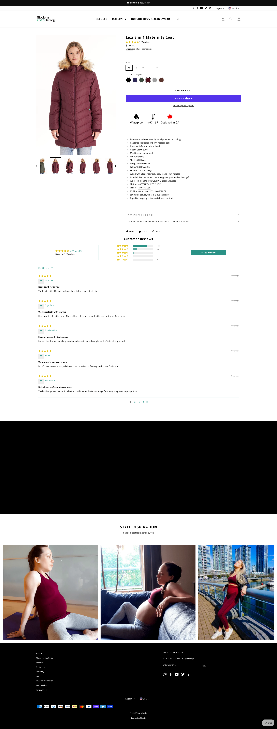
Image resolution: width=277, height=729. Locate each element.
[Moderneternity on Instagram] (164, 674)
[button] (132, 42)
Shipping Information (44, 680)
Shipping (129, 49)
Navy (135, 80)
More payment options (183, 105)
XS (129, 67)
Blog (178, 19)
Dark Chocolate (161, 80)
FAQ (38, 676)
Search (39, 653)
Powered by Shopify (138, 718)
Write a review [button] (208, 252)
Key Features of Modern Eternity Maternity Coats (159, 222)
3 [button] (139, 402)
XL (157, 67)
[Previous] (38, 165)
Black (128, 80)
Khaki (141, 80)
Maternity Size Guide (141, 215)
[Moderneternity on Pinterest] (189, 674)
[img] (45, 276)
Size (128, 62)
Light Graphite (155, 80)
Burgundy (148, 80)
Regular (101, 19)
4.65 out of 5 (76, 251)
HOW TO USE (144, 187)
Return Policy (41, 685)
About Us (39, 662)
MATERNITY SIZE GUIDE (149, 184)
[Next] (114, 165)
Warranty (40, 671)
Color (134, 74)
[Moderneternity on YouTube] (177, 674)
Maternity (119, 19)
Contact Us (40, 667)
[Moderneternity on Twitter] (183, 674)
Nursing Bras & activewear (150, 19)
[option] (138, 2)
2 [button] (134, 402)
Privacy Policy (41, 690)
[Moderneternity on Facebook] (171, 674)
